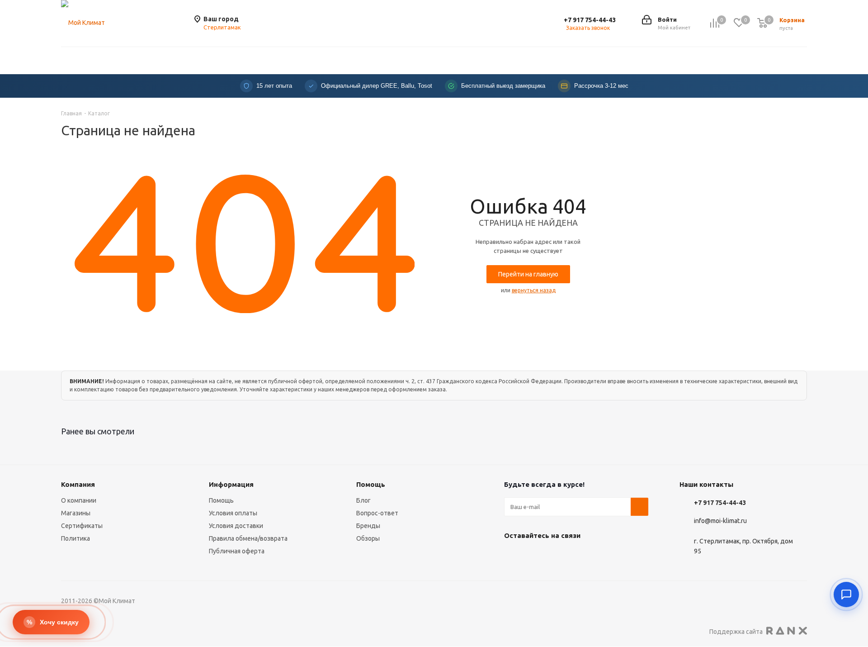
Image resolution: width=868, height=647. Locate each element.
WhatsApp (558, 556)
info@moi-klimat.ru (720, 521)
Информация (231, 484)
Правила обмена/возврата (248, 538)
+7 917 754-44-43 (590, 20)
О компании (78, 500)
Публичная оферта (236, 551)
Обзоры (368, 538)
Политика (75, 538)
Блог (363, 500)
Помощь (221, 500)
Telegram (536, 556)
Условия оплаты (233, 513)
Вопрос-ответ (377, 513)
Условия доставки (236, 525)
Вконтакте (513, 556)
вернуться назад (534, 290)
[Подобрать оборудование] (846, 594)
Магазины (75, 513)
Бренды (368, 525)
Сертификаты (82, 525)
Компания (78, 484)
